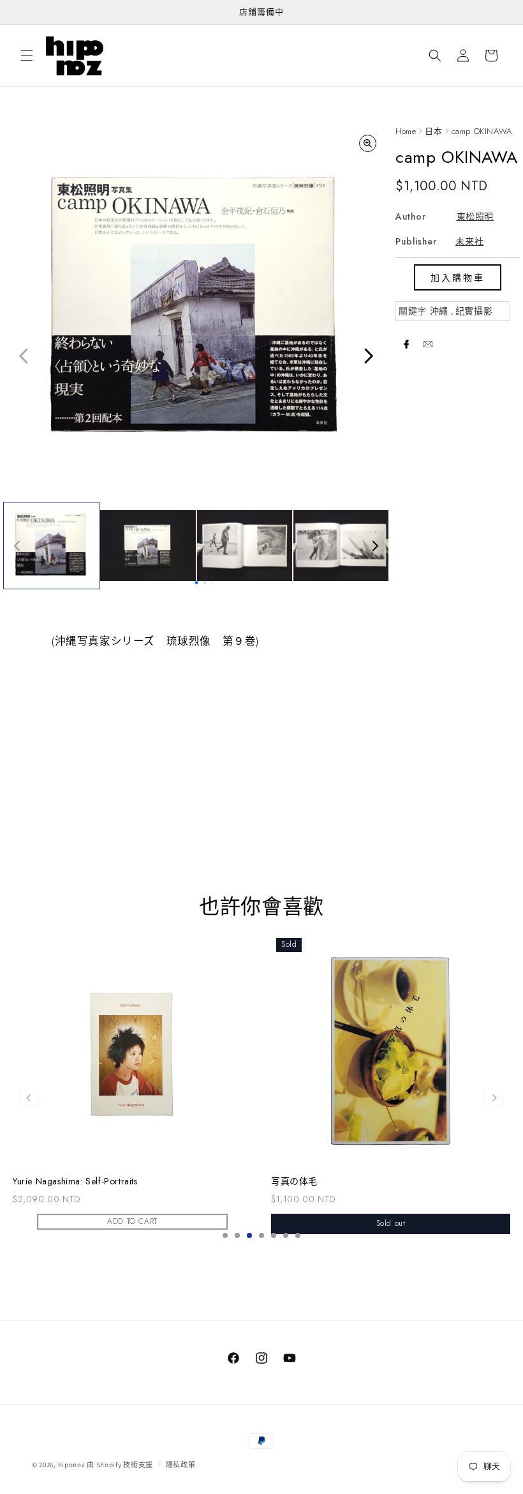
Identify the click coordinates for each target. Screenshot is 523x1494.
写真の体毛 (294, 1181)
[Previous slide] (29, 1098)
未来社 (469, 241)
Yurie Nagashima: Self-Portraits (75, 1181)
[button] (27, 56)
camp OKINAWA (482, 131)
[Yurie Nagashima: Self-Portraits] (132, 1051)
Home (405, 131)
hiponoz (71, 1464)
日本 (433, 131)
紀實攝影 (473, 311)
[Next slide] (494, 1098)
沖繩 (439, 311)
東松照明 (475, 216)
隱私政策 (181, 1464)
